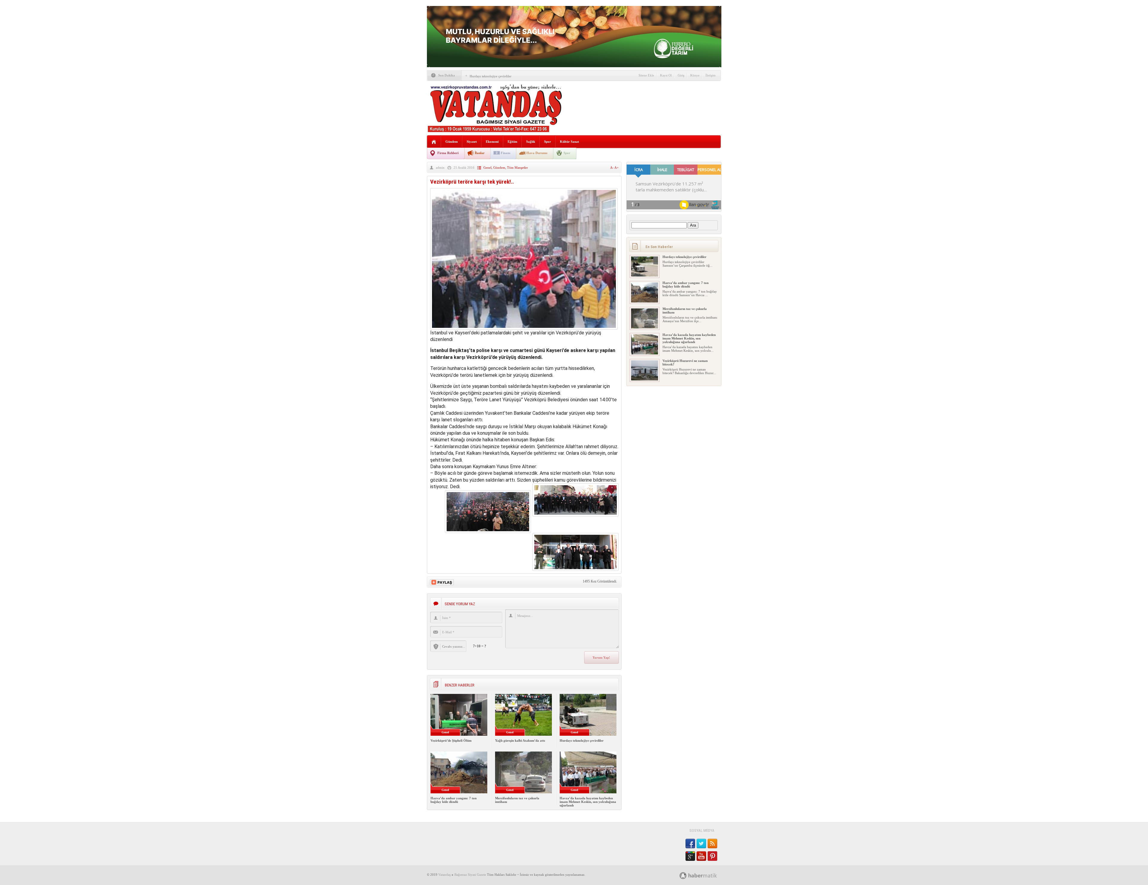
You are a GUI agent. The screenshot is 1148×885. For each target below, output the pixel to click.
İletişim (711, 75)
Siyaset (472, 141)
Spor (547, 141)
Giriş (681, 75)
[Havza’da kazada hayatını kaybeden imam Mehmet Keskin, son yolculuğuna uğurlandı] (644, 353)
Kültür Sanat (569, 141)
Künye (695, 75)
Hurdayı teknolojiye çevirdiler (491, 76)
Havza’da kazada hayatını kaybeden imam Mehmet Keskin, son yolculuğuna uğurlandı (588, 801)
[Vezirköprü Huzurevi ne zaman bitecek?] (644, 379)
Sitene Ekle (646, 75)
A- (612, 167)
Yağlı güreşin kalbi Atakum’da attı (520, 740)
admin (440, 167)
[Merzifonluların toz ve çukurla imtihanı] (644, 327)
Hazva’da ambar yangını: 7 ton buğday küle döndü (453, 799)
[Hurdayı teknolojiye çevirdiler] (644, 275)
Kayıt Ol (666, 75)
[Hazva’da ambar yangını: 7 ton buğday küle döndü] (644, 301)
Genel (487, 167)
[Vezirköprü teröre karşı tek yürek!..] (524, 328)
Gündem (451, 141)
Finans (505, 153)
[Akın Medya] (683, 875)
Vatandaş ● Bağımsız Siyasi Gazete (462, 874)
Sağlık (530, 141)
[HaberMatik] (704, 875)
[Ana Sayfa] (433, 142)
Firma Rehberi (448, 153)
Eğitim (512, 141)
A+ (616, 167)
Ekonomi (492, 141)
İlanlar (480, 153)
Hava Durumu (536, 153)
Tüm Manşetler (517, 167)
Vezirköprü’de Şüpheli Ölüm (450, 740)
